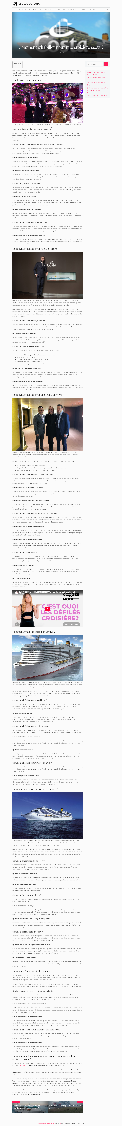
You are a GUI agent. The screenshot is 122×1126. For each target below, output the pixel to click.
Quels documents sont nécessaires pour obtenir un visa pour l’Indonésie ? (97, 90)
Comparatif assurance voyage (67, 9)
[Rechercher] (106, 64)
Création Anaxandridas (77, 1123)
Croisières (33, 9)
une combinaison (24, 1065)
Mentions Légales (66, 1123)
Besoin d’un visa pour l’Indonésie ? (97, 95)
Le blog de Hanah (30, 3)
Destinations (19, 9)
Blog (83, 9)
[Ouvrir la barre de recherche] (107, 10)
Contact (92, 9)
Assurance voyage (46, 9)
